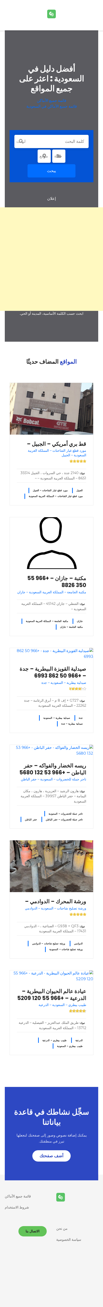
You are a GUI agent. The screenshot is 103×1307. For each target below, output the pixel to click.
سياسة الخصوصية (68, 1239)
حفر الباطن (31, 819)
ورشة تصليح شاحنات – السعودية (66, 949)
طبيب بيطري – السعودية (70, 1046)
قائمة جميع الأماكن (51, 100)
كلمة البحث (21, 141)
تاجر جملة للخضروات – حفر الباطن (64, 819)
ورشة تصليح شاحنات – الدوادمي (48, 943)
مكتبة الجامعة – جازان (71, 626)
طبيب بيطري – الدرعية (54, 1040)
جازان (80, 621)
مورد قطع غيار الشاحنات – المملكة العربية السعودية (56, 496)
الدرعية (79, 1040)
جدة (81, 717)
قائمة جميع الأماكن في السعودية (51, 106)
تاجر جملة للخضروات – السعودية (66, 813)
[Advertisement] (51, 259)
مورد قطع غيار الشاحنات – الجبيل (50, 490)
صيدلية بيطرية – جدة (72, 723)
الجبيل (79, 490)
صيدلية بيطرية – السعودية (56, 717)
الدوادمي (78, 943)
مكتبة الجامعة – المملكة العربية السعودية (47, 621)
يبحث (51, 170)
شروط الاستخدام (17, 1207)
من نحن (62, 1228)
